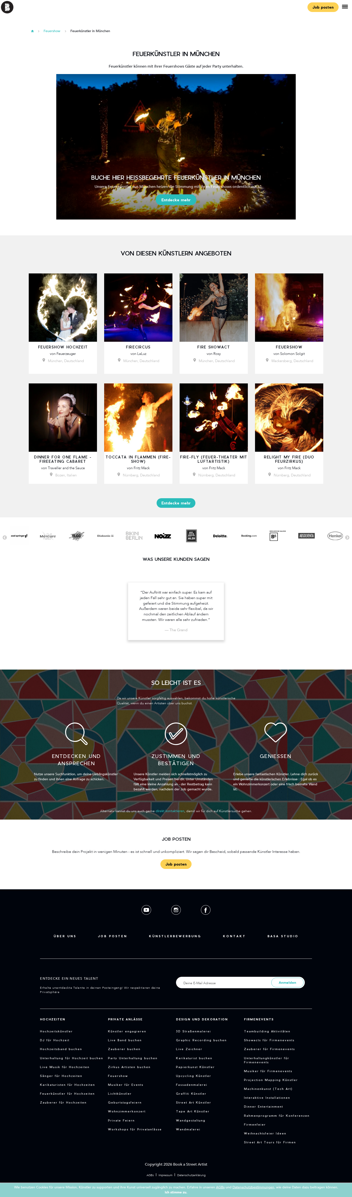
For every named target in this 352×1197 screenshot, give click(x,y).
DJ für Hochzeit (54, 1040)
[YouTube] (147, 918)
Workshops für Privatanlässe (135, 1129)
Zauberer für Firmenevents (269, 1049)
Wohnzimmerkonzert (127, 1111)
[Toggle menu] (345, 7)
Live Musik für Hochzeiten (65, 1067)
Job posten (323, 7)
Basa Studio (283, 936)
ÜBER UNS (65, 936)
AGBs (150, 1175)
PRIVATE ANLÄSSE (125, 1019)
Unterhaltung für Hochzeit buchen (71, 1058)
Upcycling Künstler (193, 1075)
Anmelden (287, 982)
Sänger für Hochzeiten (61, 1075)
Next (347, 537)
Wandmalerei (188, 1129)
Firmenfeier (255, 1124)
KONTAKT (234, 936)
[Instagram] (176, 918)
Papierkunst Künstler (195, 1067)
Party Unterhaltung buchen (133, 1058)
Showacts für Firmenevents (269, 1040)
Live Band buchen (125, 1040)
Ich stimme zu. (176, 1192)
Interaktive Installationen (267, 1097)
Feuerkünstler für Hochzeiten (67, 1093)
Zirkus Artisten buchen (129, 1067)
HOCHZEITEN (52, 1019)
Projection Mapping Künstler (271, 1079)
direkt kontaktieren (170, 811)
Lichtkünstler (120, 1093)
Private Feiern (121, 1120)
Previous (4, 537)
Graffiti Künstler (191, 1093)
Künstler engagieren (127, 1031)
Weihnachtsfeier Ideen (265, 1133)
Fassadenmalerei (191, 1084)
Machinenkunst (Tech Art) (268, 1088)
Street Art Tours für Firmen (270, 1142)
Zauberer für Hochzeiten (63, 1102)
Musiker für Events (125, 1084)
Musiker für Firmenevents (268, 1071)
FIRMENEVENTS (259, 1019)
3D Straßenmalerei (193, 1031)
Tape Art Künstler (193, 1111)
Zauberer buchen (124, 1049)
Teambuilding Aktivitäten (267, 1031)
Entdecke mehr (176, 199)
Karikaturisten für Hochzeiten (67, 1084)
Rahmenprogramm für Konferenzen (277, 1115)
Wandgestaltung (190, 1120)
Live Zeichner (189, 1049)
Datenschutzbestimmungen (253, 1187)
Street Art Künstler (193, 1102)
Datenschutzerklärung (191, 1175)
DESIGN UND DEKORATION (202, 1019)
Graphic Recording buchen (201, 1040)
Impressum (165, 1175)
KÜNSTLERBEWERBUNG (175, 936)
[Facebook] (205, 918)
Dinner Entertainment (263, 1106)
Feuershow (52, 31)
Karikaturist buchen (194, 1058)
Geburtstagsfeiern (125, 1102)
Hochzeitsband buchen (61, 1049)
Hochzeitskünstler (56, 1031)
